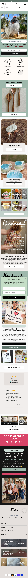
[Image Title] (14, 132)
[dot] (12, 426)
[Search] (25, 7)
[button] (19, 7)
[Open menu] (2, 7)
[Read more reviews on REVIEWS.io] (14, 382)
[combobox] (13, 7)
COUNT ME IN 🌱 (14, 297)
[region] (14, 397)
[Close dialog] (25, 278)
